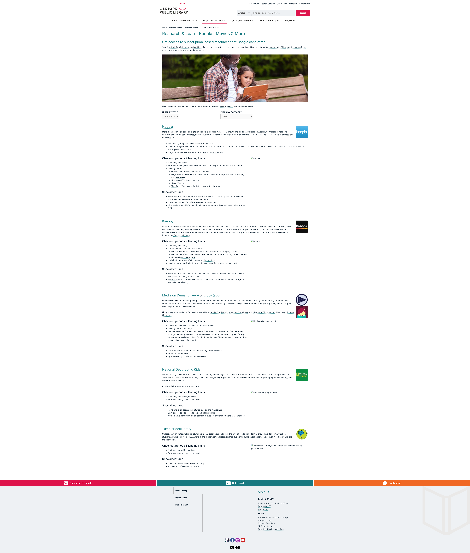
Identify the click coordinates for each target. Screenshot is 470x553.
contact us (199, 50)
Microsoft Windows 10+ (264, 312)
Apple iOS (263, 132)
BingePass (180, 177)
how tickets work (187, 257)
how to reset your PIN (213, 152)
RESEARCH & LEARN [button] (213, 20)
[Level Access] (235, 547)
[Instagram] (237, 540)
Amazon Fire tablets (238, 312)
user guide (170, 440)
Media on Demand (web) (180, 295)
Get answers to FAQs (276, 47)
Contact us (263, 509)
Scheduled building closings (271, 529)
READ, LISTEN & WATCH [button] (182, 20)
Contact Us (304, 3)
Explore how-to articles (184, 306)
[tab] (188, 490)
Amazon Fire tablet (270, 229)
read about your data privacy (175, 50)
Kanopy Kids (209, 260)
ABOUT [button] (288, 20)
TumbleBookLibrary (176, 429)
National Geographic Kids (181, 369)
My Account (253, 3)
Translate (293, 3)
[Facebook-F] (232, 540)
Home (164, 27)
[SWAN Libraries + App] (227, 540)
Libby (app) (212, 295)
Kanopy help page (181, 235)
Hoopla (167, 126)
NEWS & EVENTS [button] (268, 20)
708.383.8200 (264, 506)
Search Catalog (268, 3)
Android (272, 132)
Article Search (226, 106)
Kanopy (167, 221)
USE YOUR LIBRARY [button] (241, 20)
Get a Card (282, 3)
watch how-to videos (296, 47)
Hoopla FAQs (207, 143)
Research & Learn (176, 27)
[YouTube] (243, 540)
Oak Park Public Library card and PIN (184, 47)
